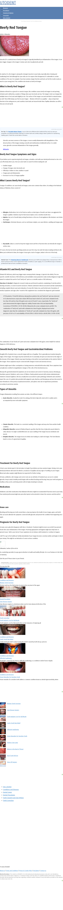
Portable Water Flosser (15, 131)
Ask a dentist (6, 18)
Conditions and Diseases (11, 789)
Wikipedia (6, 149)
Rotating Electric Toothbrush (19, 259)
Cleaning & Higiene (8, 13)
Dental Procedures (9, 795)
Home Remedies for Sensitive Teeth (10, 677)
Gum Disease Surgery (6, 602)
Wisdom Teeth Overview (6, 583)
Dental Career (7, 792)
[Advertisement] (31, 814)
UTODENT (8, 2)
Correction (6, 15)
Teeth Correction (8, 800)
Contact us (43, 871)
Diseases (5, 8)
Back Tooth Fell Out (12, 756)
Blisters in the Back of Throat (15, 749)
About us (2, 871)
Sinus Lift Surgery (12, 762)
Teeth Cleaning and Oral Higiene (13, 798)
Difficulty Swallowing (6, 658)
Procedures (6, 10)
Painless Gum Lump (12, 742)
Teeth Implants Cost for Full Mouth (9, 620)
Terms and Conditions (12, 871)
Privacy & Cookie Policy (25, 871)
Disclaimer (36, 871)
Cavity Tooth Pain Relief (6, 639)
